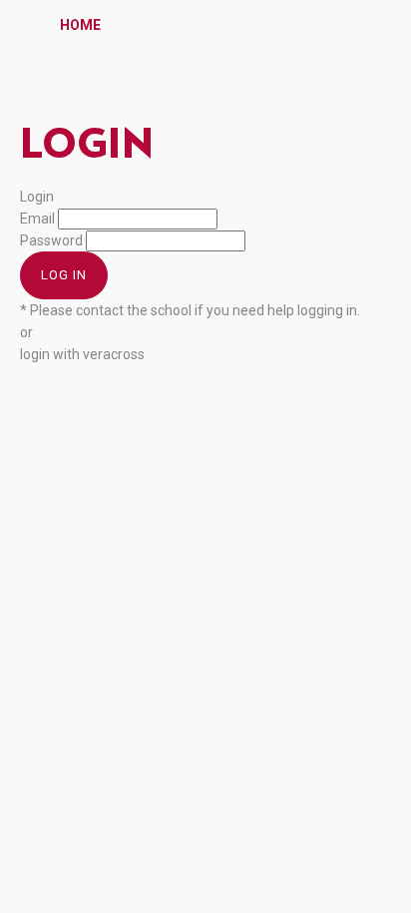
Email (37, 219)
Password (51, 240)
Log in (64, 274)
